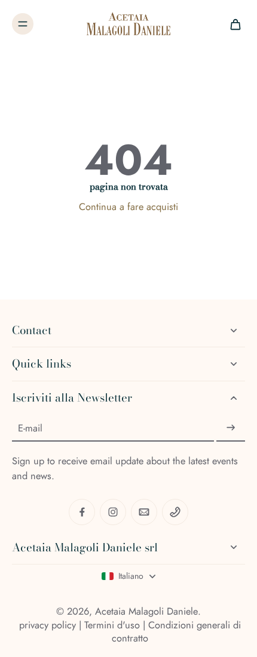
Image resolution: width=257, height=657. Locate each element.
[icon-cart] (232, 24)
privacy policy (47, 625)
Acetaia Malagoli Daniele (146, 611)
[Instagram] (113, 512)
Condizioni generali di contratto (176, 632)
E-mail (30, 428)
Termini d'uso (112, 625)
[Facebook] (82, 512)
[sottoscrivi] (230, 428)
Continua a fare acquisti (128, 206)
